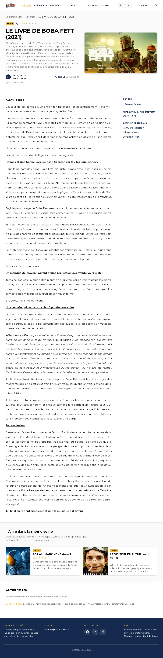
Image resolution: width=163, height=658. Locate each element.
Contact (105, 5)
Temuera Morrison (133, 127)
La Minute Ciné (14, 16)
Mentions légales (132, 636)
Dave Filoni (129, 115)
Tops (65, 5)
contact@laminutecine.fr (56, 629)
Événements (40, 5)
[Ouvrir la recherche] (156, 5)
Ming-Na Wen (131, 132)
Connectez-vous (14, 604)
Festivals (54, 5)
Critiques (26, 5)
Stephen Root (131, 136)
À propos (93, 5)
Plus (73, 5)
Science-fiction (133, 104)
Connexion (142, 5)
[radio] (120, 5)
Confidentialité (150, 636)
